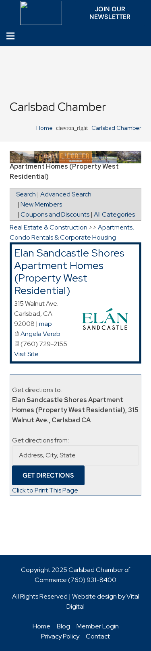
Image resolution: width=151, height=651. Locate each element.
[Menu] (10, 36)
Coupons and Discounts (55, 214)
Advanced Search (65, 194)
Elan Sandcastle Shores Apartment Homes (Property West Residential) (69, 272)
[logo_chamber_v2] (41, 13)
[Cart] (143, 36)
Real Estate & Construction (48, 227)
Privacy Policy (60, 636)
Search (26, 194)
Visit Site (26, 354)
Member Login (98, 626)
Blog (63, 626)
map (45, 323)
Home (41, 626)
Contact (98, 636)
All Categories (114, 214)
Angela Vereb (40, 334)
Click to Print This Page (45, 490)
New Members (41, 204)
